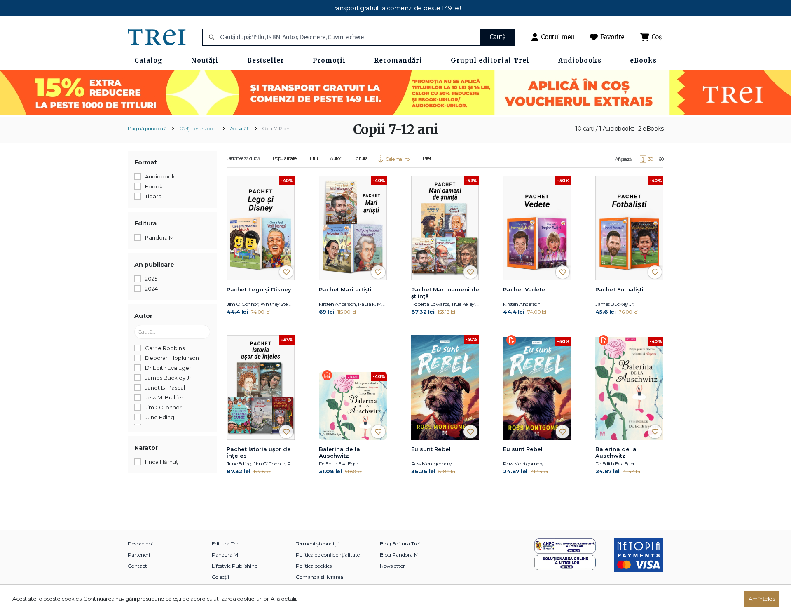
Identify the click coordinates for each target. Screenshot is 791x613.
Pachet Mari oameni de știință (445, 292)
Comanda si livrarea (319, 577)
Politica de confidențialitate (328, 555)
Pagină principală (147, 128)
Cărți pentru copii (198, 128)
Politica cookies (314, 566)
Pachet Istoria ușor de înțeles (259, 452)
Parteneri (139, 555)
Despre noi (140, 543)
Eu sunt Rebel (431, 449)
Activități (240, 128)
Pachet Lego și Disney (259, 289)
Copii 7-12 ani (276, 128)
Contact (137, 566)
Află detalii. (284, 598)
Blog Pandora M (399, 555)
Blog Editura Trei (400, 543)
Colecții (220, 577)
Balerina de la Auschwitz (339, 452)
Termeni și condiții (317, 543)
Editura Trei (225, 543)
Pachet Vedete (524, 289)
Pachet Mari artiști (345, 289)
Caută (497, 37)
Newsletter (392, 566)
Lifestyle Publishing (235, 566)
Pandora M (225, 555)
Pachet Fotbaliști (619, 289)
